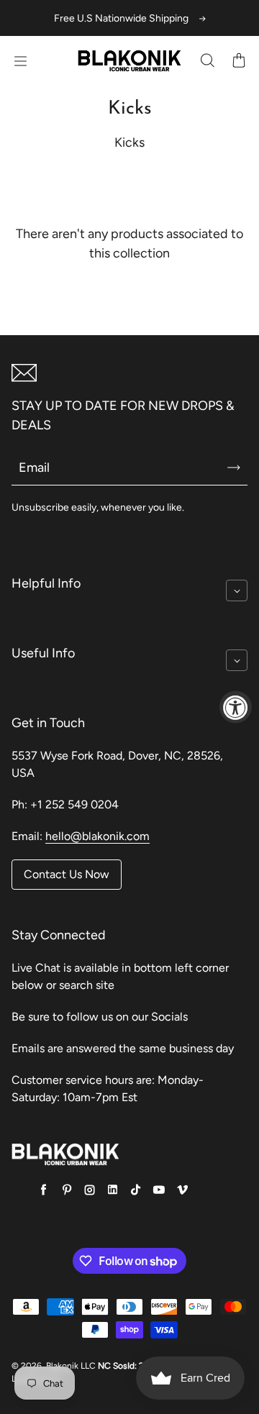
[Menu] (20, 61)
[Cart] (238, 61)
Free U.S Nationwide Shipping (121, 18)
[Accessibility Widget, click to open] (235, 707)
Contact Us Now (66, 874)
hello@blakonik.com (97, 836)
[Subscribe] (233, 467)
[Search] (207, 61)
